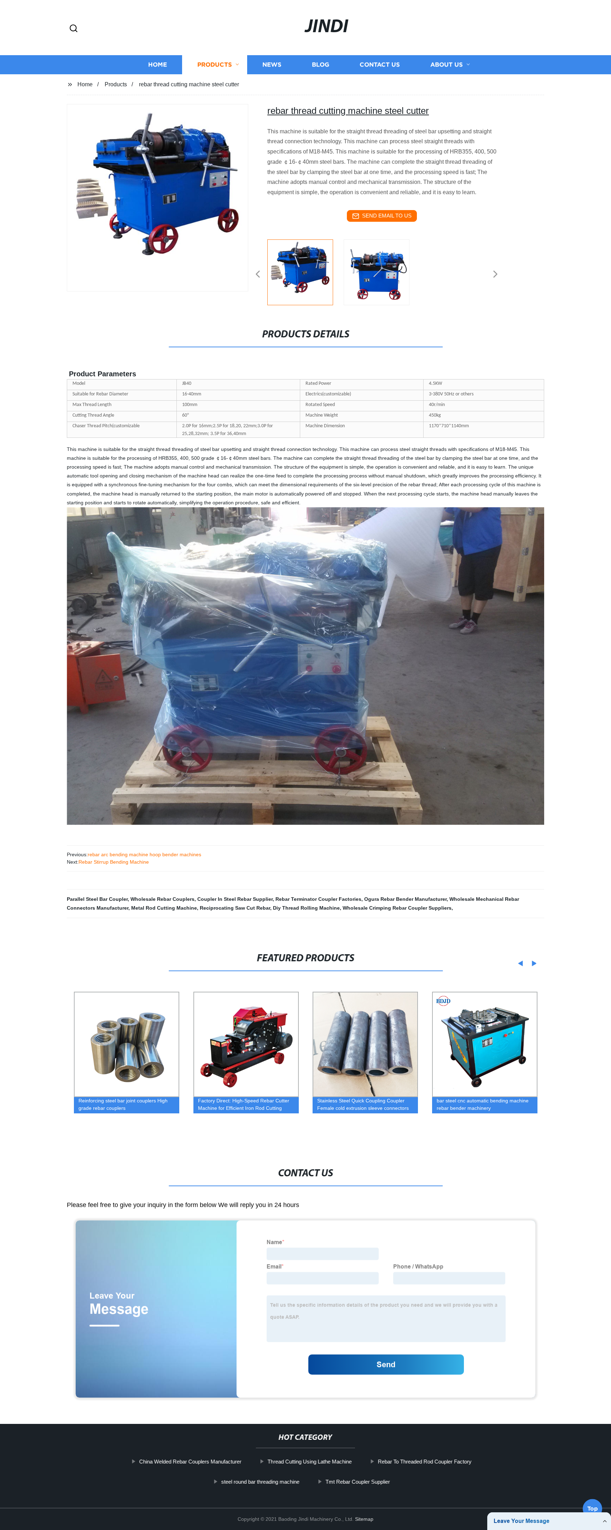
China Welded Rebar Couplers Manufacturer (190, 1462)
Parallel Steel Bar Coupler (97, 899)
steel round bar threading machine (260, 1482)
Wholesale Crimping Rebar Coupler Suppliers (397, 908)
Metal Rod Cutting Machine (164, 908)
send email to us (387, 216)
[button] (73, 28)
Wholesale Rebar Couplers (162, 899)
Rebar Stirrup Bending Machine (113, 862)
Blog (320, 64)
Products (214, 64)
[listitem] (305, 271)
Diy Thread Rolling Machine (306, 908)
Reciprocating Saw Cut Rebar (235, 908)
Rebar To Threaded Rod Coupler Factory (425, 1462)
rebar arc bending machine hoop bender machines (144, 854)
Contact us (380, 64)
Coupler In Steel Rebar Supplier (235, 899)
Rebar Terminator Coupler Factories (318, 899)
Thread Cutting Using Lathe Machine (310, 1462)
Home (157, 64)
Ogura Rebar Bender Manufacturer (405, 899)
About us (446, 64)
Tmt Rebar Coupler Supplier (357, 1482)
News (271, 64)
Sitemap (364, 1519)
